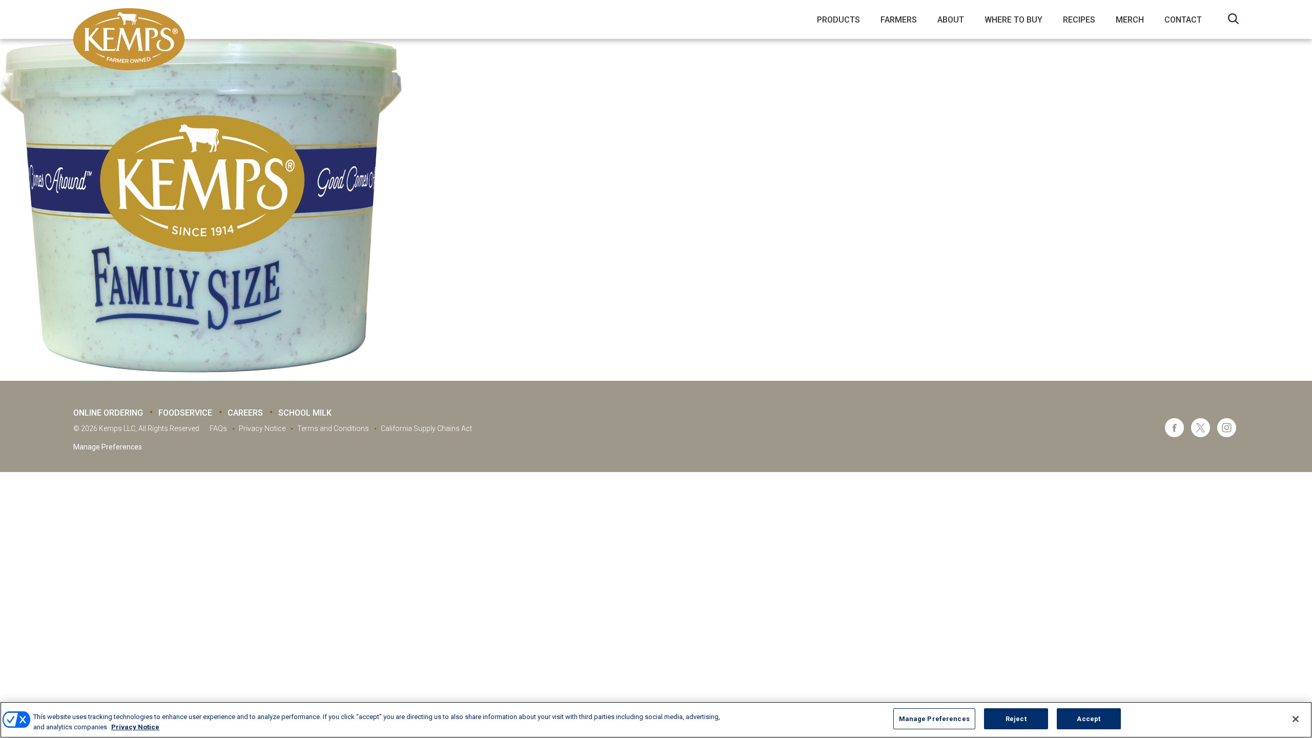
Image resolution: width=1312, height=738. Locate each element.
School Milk (305, 413)
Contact (1183, 20)
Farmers (898, 20)
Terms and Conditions (333, 428)
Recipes (1079, 20)
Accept (1088, 719)
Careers (245, 413)
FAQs (218, 428)
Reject (1016, 719)
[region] (656, 720)
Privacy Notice (262, 428)
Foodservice (185, 413)
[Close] (1295, 719)
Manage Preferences (107, 447)
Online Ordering (108, 413)
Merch (1130, 20)
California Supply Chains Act (426, 428)
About (950, 20)
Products (838, 20)
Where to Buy (1013, 20)
